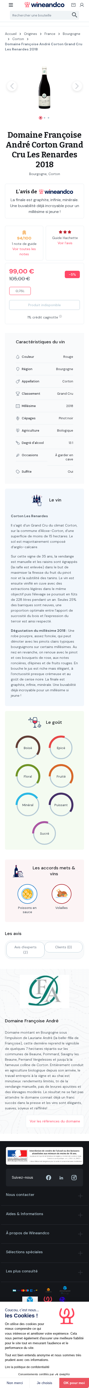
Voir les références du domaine (55, 1121)
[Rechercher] (74, 15)
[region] (44, 90)
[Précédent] (12, 86)
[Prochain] (77, 86)
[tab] (25, 950)
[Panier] (74, 6)
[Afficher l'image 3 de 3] (48, 118)
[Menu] (11, 6)
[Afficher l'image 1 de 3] (40, 118)
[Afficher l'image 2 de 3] (44, 118)
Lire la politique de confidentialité (27, 1367)
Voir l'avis (65, 243)
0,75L (23, 292)
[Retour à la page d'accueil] (44, 4)
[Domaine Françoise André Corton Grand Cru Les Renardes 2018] (44, 86)
